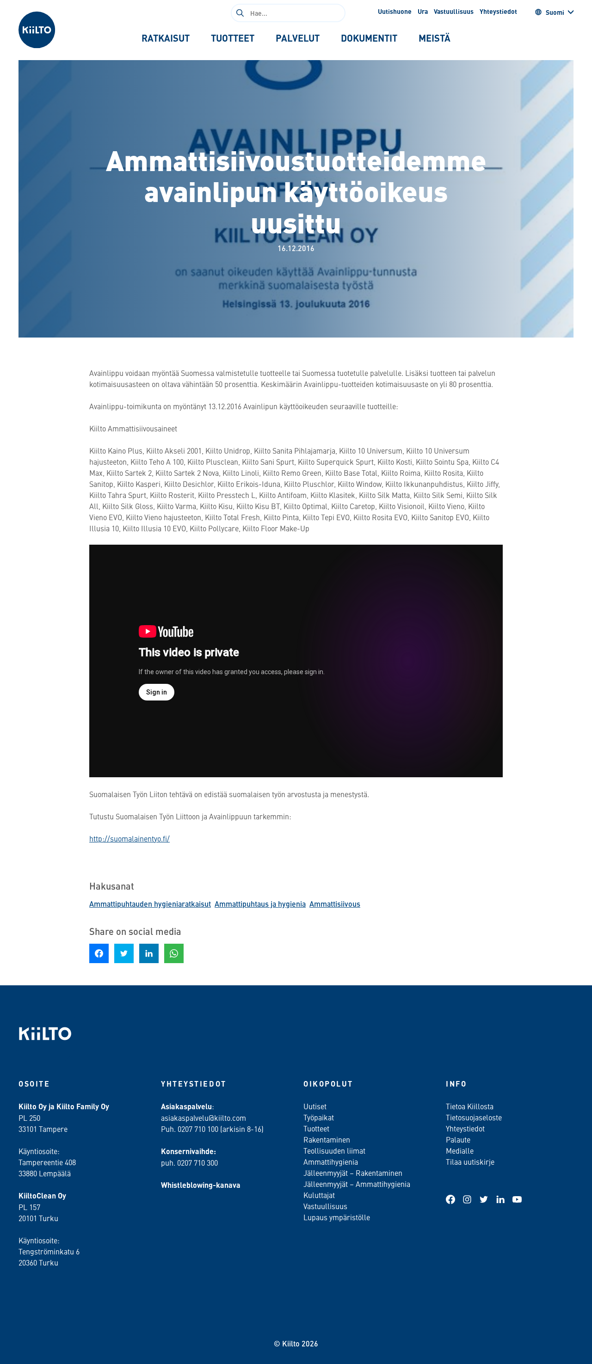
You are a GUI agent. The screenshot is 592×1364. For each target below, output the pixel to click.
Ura (423, 11)
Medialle (460, 1150)
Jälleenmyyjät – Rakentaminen (352, 1172)
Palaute (458, 1139)
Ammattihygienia (330, 1161)
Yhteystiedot (498, 11)
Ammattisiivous (334, 903)
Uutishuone (395, 11)
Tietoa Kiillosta (469, 1106)
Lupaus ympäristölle (336, 1217)
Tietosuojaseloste (474, 1117)
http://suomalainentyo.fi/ (129, 838)
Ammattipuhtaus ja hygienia (260, 903)
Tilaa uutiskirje (470, 1161)
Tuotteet (316, 1128)
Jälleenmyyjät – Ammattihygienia (356, 1184)
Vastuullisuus (454, 11)
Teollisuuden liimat (334, 1150)
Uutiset (315, 1106)
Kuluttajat (319, 1195)
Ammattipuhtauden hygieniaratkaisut (150, 903)
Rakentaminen (326, 1139)
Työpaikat (318, 1117)
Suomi (555, 12)
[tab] (165, 38)
